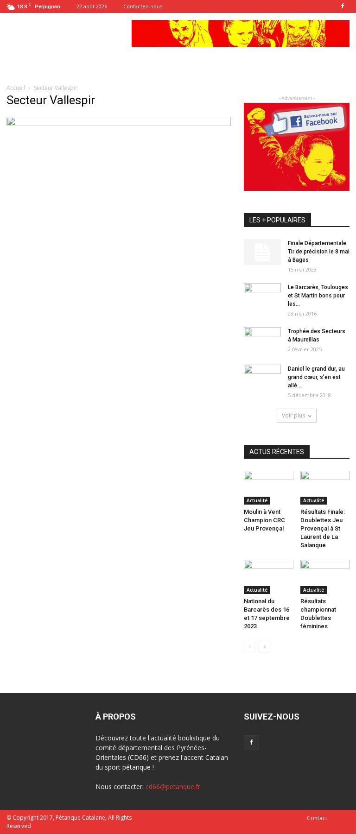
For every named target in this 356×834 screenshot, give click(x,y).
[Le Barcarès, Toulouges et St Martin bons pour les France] (262, 296)
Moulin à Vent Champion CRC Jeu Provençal (264, 520)
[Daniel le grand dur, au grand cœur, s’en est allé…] (262, 378)
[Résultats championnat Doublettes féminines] (325, 577)
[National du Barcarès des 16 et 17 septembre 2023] (268, 577)
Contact (317, 818)
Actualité (257, 500)
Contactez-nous (142, 6)
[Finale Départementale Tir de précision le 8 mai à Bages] (262, 252)
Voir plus (293, 415)
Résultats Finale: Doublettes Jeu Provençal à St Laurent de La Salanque (322, 528)
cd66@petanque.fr (173, 786)
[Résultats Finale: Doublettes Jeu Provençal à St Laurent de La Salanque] (325, 488)
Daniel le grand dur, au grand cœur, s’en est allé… (316, 377)
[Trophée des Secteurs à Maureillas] (262, 340)
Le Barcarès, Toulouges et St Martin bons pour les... (318, 295)
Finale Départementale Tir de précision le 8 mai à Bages (319, 251)
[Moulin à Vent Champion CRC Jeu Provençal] (268, 488)
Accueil (16, 88)
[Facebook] (343, 6)
